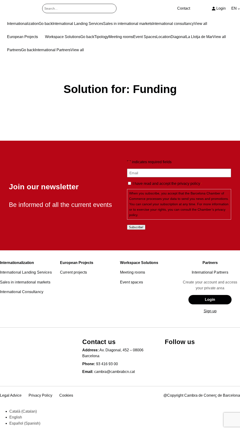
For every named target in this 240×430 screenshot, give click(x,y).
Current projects (73, 272)
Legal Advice (11, 395)
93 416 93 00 (107, 364)
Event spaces (131, 282)
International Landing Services (26, 272)
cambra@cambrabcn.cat (114, 372)
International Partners (210, 272)
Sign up (210, 311)
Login (210, 300)
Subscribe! (136, 227)
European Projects (76, 263)
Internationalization (17, 263)
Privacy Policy (40, 395)
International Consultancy (21, 292)
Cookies (66, 395)
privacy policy (188, 184)
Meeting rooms (132, 272)
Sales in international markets (25, 282)
